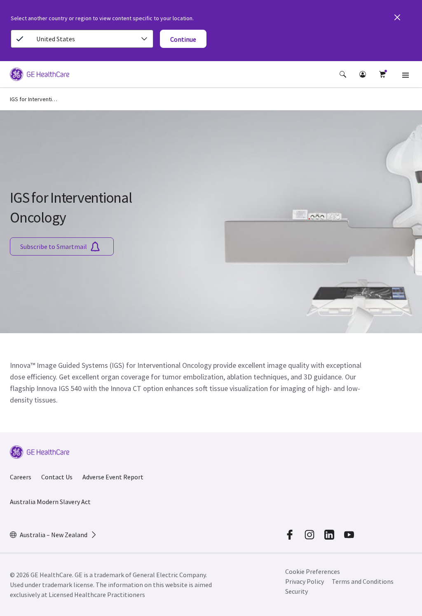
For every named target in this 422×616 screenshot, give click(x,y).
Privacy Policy (304, 581)
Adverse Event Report (112, 477)
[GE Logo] (39, 75)
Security (296, 591)
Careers (20, 477)
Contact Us (57, 477)
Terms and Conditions (363, 581)
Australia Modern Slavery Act (50, 502)
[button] (343, 74)
